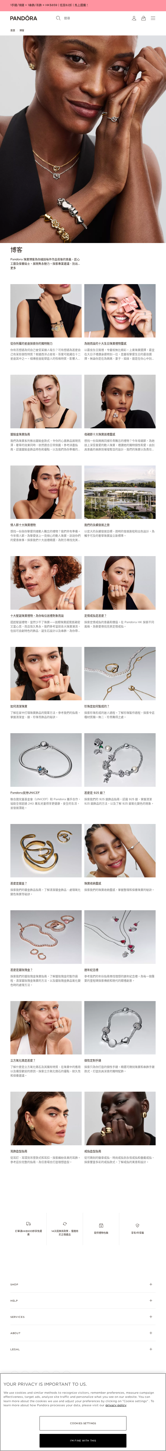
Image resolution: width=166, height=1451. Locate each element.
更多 (13, 268)
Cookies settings (83, 1423)
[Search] (58, 18)
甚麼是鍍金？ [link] (18, 883)
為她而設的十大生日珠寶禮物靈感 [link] (105, 343)
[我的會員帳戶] (134, 18)
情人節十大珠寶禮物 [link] (23, 524)
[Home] (23, 18)
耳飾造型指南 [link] (18, 1151)
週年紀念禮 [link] (91, 969)
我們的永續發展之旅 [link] (97, 524)
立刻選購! (144, 5)
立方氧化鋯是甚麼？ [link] (23, 1060)
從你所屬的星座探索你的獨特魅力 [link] (31, 343)
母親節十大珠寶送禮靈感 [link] (99, 434)
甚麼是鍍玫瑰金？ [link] (21, 969)
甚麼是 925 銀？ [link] (94, 792)
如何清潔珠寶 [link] (18, 706)
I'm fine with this (83, 1440)
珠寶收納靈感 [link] (92, 883)
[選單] (153, 18)
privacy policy (115, 1405)
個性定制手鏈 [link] (92, 1060)
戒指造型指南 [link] (92, 1151)
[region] (83, 1412)
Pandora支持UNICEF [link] (25, 792)
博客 (21, 30)
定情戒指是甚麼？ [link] (95, 615)
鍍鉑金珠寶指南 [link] (20, 434)
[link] (46, 322)
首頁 (12, 30)
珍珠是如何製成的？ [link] (97, 706)
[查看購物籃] (143, 18)
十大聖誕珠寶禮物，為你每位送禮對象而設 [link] (37, 615)
